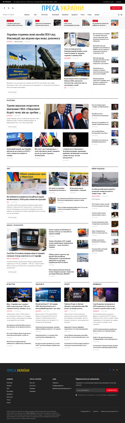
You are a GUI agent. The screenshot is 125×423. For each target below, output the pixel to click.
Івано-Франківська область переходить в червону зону (99, 232)
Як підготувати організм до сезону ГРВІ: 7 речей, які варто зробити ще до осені (48, 344)
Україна (26, 14)
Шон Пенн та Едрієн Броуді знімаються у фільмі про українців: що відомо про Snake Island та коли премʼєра (19, 342)
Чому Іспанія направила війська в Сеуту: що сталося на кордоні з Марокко (72, 208)
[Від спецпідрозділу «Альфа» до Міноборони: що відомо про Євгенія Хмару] (114, 107)
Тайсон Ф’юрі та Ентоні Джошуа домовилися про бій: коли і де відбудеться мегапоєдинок (76, 306)
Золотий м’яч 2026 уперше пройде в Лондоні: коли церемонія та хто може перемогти (76, 344)
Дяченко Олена (18, 41)
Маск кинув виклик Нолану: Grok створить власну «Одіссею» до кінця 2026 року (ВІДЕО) (61, 272)
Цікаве (97, 14)
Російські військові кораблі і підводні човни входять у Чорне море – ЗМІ (103, 191)
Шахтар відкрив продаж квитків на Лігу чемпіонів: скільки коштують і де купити (101, 60)
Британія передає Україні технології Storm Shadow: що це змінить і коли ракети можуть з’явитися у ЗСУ (101, 49)
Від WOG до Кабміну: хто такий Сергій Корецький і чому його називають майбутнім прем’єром (100, 123)
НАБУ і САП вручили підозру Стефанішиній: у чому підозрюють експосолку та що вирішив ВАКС (105, 338)
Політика (44, 14)
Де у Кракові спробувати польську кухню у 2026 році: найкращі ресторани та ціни (72, 199)
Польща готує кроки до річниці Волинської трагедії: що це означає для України (100, 141)
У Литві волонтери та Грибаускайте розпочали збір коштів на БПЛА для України (15, 24)
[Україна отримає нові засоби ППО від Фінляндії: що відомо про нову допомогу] (34, 62)
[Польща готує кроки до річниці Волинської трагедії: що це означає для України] (114, 142)
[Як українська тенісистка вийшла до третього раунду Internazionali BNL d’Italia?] (114, 23)
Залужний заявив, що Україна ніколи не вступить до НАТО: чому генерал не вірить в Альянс (19, 152)
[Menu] (121, 15)
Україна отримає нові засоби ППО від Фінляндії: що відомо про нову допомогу (33, 36)
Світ (35, 14)
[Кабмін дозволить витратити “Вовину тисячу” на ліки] (114, 242)
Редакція (118, 2)
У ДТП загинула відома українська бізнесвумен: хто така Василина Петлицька (105, 330)
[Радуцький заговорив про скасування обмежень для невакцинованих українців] (114, 251)
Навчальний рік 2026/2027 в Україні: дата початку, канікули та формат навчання (101, 81)
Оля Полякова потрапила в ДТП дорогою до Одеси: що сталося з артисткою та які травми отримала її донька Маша (104, 306)
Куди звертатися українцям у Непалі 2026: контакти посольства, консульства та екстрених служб (76, 82)
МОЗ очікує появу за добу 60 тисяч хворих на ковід (100, 205)
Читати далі (12, 92)
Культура (9, 311)
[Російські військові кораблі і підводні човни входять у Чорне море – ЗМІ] (105, 179)
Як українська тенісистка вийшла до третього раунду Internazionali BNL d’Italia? (101, 24)
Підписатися (116, 8)
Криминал (96, 311)
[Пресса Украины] (62, 8)
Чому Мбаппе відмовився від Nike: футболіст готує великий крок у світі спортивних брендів (77, 336)
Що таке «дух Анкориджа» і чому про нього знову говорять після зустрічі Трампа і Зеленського (47, 152)
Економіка (55, 14)
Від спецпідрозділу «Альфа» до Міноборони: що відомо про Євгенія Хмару (100, 106)
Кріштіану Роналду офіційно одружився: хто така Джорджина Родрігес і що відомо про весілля (76, 328)
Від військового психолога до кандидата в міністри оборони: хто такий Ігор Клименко (100, 115)
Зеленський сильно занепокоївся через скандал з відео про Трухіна (99, 214)
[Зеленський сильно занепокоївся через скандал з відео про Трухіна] (114, 215)
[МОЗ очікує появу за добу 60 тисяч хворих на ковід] (114, 206)
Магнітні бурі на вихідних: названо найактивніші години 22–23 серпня (48, 328)
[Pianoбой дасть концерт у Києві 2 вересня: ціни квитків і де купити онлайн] (114, 70)
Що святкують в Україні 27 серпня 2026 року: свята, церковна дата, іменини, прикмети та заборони (101, 37)
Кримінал (65, 14)
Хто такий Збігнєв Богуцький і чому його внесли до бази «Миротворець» (99, 132)
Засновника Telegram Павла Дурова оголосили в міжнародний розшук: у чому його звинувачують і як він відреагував (105, 346)
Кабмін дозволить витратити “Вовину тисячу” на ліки (99, 241)
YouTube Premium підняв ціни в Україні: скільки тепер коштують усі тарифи (26, 254)
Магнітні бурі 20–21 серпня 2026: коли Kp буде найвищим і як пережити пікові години (47, 336)
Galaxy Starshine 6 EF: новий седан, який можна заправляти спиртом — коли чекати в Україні (61, 244)
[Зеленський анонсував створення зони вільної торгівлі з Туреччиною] (114, 224)
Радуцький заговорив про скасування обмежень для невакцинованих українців (99, 250)
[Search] (119, 15)
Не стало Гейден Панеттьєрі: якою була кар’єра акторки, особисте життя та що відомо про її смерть (19, 334)
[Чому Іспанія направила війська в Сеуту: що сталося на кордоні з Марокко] (52, 209)
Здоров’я (74, 14)
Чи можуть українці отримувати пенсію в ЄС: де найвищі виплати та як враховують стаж (57, 189)
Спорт (89, 14)
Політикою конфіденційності (109, 395)
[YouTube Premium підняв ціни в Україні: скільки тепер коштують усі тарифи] (26, 240)
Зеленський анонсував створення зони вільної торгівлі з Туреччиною (100, 223)
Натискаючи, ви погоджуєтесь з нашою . (97, 395)
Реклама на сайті (108, 2)
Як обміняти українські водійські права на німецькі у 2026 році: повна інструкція (26, 198)
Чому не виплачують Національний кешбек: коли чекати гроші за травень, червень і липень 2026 (75, 52)
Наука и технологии (13, 258)
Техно (83, 14)
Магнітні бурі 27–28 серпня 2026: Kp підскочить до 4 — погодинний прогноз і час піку (48, 306)
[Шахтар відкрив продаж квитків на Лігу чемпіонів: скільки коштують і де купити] (114, 60)
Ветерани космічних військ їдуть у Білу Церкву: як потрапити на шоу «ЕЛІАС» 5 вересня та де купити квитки (19, 326)
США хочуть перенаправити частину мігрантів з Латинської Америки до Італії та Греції (72, 24)
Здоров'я (38, 311)
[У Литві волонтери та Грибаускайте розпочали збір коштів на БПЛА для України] (28, 23)
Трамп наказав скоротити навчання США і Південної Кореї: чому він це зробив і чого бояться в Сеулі (23, 109)
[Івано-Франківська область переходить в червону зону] (114, 233)
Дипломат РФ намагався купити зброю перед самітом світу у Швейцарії (43, 24)
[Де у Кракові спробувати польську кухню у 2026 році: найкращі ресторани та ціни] (52, 200)
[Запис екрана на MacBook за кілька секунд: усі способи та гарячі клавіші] (82, 233)
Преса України (30, 413)
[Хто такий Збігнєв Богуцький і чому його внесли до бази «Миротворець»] (114, 133)
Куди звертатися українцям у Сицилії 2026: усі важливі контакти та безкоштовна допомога (79, 189)
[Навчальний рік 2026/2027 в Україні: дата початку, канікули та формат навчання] (114, 81)
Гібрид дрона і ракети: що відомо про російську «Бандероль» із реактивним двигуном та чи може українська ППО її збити (59, 258)
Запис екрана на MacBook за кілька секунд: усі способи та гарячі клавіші (60, 232)
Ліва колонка (96, 196)
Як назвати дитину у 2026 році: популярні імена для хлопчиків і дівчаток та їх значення (36, 2)
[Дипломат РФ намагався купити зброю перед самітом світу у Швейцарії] (57, 23)
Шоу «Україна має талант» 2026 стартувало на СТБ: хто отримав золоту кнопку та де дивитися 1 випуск (18, 306)
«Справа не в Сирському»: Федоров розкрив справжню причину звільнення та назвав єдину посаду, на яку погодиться (75, 153)
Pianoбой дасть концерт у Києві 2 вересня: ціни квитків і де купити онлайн (101, 71)
